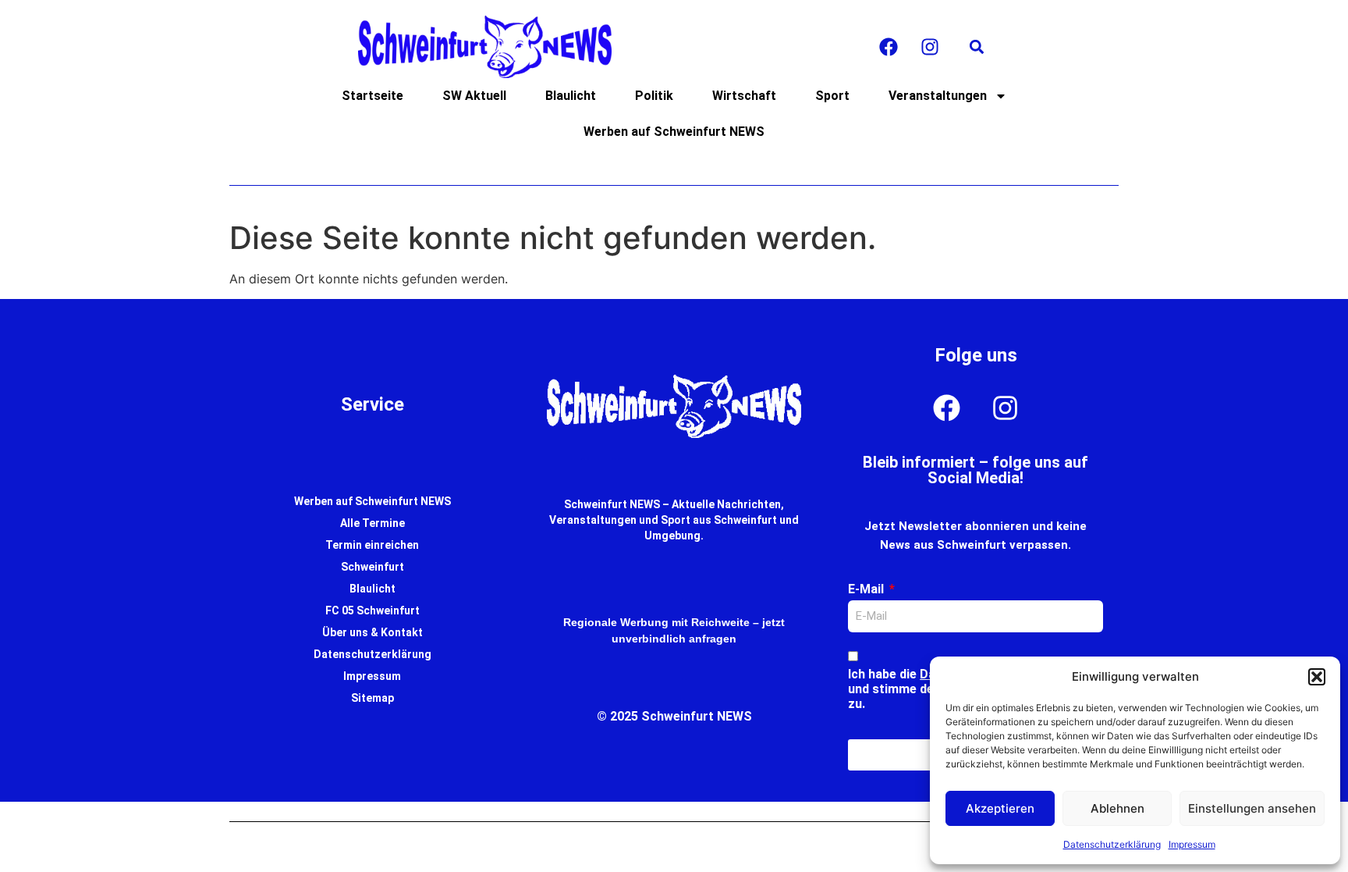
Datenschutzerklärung (1112, 844)
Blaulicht (570, 95)
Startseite (372, 95)
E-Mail (867, 589)
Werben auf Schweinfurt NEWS (674, 131)
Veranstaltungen (938, 95)
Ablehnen (1117, 808)
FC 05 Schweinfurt (372, 610)
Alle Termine (372, 523)
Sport (832, 95)
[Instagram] (930, 47)
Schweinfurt (372, 567)
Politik (654, 95)
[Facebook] (888, 47)
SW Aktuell (474, 95)
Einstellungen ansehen (1252, 808)
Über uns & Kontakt (372, 632)
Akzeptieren (1000, 808)
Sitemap (372, 698)
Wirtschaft (744, 95)
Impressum (1192, 844)
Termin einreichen (372, 545)
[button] (1317, 677)
